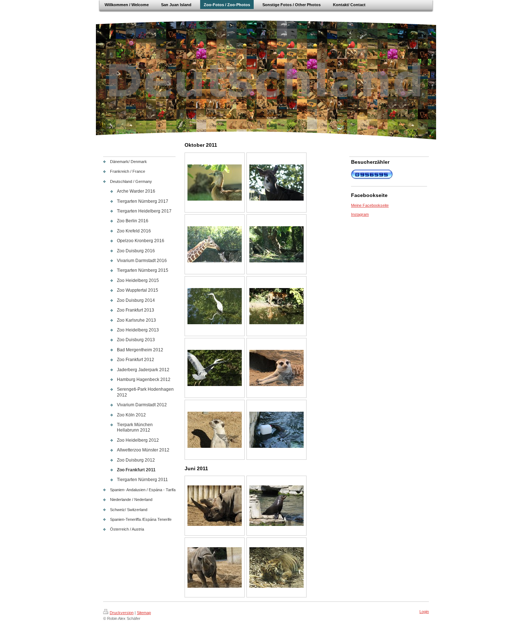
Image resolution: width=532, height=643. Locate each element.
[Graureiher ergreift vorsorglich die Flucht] (214, 368)
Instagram (360, 214)
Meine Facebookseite (370, 205)
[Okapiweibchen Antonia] (276, 182)
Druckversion (122, 612)
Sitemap (144, 612)
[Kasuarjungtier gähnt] (214, 182)
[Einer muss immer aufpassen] (214, 430)
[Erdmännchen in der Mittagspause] (276, 368)
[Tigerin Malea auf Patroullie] (276, 306)
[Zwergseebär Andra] (276, 505)
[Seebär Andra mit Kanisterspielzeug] (276, 430)
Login (424, 611)
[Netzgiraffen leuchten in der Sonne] (214, 244)
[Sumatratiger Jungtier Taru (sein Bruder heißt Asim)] (276, 567)
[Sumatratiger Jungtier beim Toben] (276, 244)
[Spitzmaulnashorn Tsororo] (214, 505)
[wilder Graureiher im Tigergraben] (214, 306)
